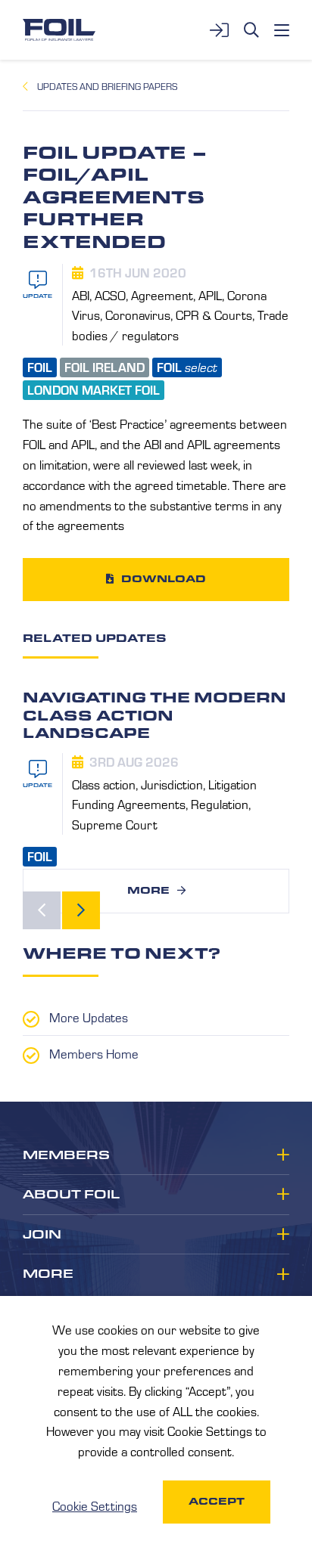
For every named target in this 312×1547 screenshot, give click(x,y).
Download (163, 579)
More (148, 890)
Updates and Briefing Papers (107, 86)
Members (66, 1155)
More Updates (88, 1017)
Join (42, 1234)
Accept (217, 1501)
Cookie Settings (94, 1505)
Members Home (94, 1053)
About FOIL (71, 1194)
